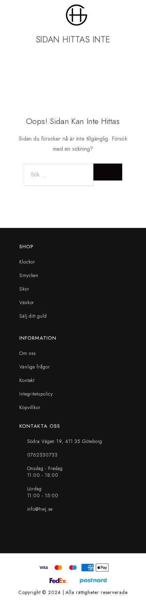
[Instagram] (84, 534)
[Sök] (125, 15)
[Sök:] (59, 175)
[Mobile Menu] (13, 15)
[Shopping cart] (136, 15)
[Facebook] (61, 534)
